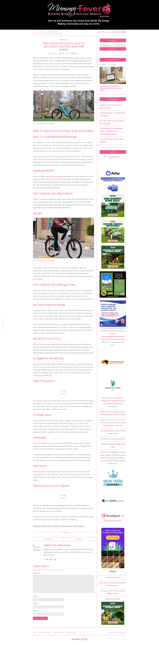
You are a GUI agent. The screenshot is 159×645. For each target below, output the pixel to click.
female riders (38, 477)
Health (63, 40)
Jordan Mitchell (105, 128)
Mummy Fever (79, 639)
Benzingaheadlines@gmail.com (113, 336)
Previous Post (48, 539)
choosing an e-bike (40, 526)
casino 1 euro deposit (112, 599)
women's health (78, 526)
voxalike (102, 105)
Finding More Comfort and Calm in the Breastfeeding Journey (111, 131)
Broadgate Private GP (112, 521)
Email (35, 603)
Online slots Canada (107, 452)
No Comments (72, 53)
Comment (37, 573)
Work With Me (52, 32)
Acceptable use (44, 632)
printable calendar (106, 113)
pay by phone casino (111, 431)
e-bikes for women (66, 526)
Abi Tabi (103, 121)
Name (35, 596)
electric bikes (65, 75)
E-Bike (50, 526)
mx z (101, 139)
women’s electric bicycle (54, 176)
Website (36, 611)
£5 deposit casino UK (107, 414)
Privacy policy (58, 632)
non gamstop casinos (113, 577)
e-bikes (55, 526)
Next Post (79, 539)
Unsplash (51, 123)
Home (35, 32)
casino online (120, 439)
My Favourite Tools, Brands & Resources (47, 33)
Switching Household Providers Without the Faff (111, 88)
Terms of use (71, 632)
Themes (42, 32)
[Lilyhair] (112, 562)
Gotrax (42, 123)
